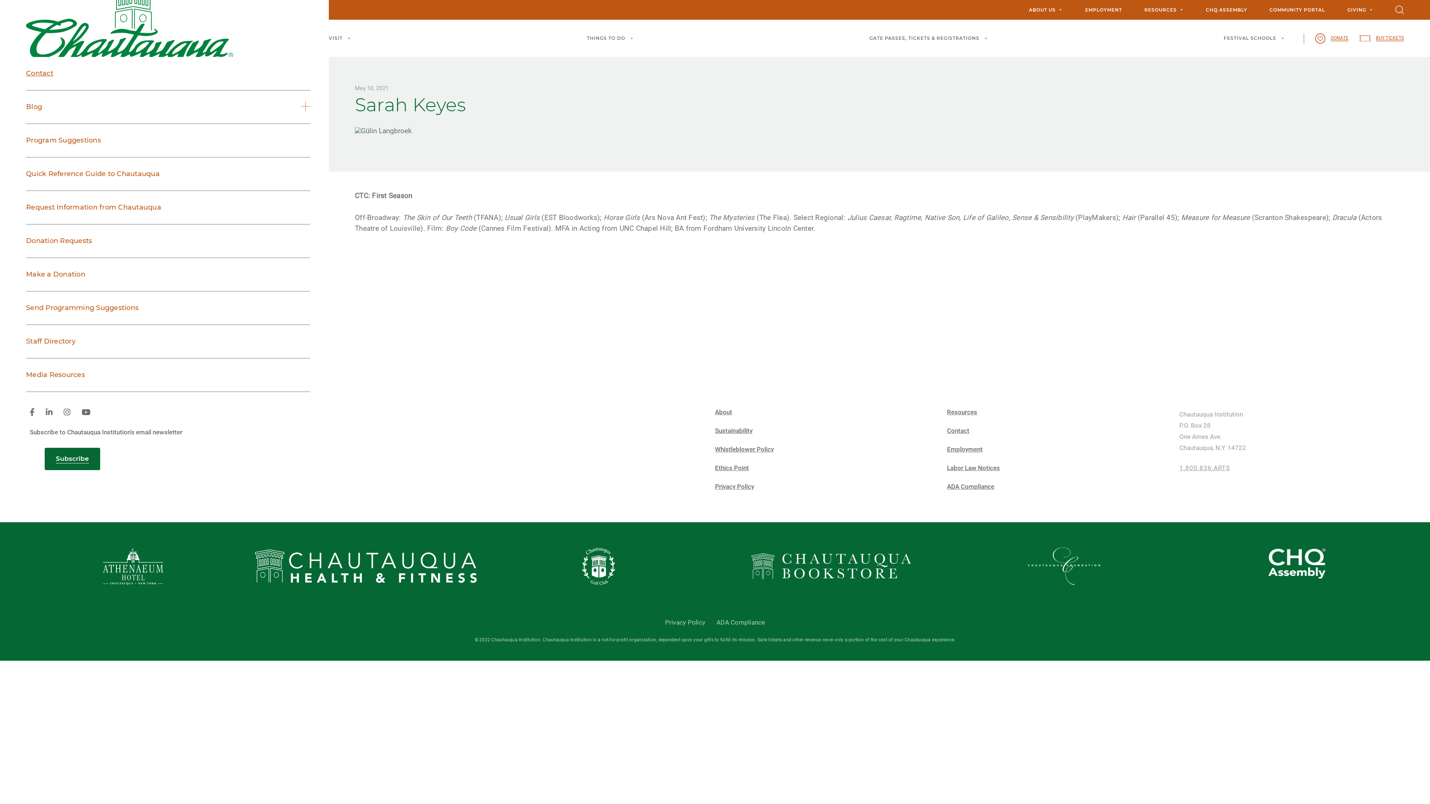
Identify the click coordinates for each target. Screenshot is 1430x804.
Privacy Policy (734, 486)
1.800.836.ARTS (1204, 468)
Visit (336, 38)
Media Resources (55, 375)
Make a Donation (55, 274)
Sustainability (734, 430)
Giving (1356, 10)
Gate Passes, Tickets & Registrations (924, 38)
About (723, 412)
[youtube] (86, 413)
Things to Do (606, 38)
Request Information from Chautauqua (93, 207)
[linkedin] (49, 413)
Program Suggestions (63, 140)
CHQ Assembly (1226, 10)
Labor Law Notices (973, 468)
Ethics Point (732, 468)
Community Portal (1297, 10)
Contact (39, 73)
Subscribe (72, 458)
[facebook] (32, 413)
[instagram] (67, 413)
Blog (34, 107)
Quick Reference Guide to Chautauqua (93, 174)
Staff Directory (51, 341)
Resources (1160, 10)
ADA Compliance (970, 486)
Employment (1103, 10)
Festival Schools (1250, 38)
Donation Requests (59, 241)
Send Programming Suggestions (82, 308)
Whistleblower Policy (744, 449)
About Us (1042, 10)
